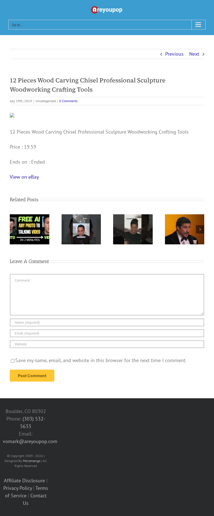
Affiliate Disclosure (24, 480)
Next (194, 54)
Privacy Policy (17, 488)
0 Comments (68, 101)
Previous (174, 54)
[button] (14, 229)
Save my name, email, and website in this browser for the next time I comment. (100, 360)
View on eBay (24, 177)
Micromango (31, 461)
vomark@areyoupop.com (30, 441)
